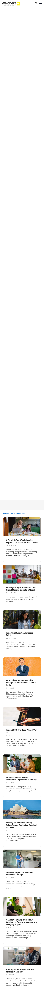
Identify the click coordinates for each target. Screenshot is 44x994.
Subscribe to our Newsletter (20, 505)
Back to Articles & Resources (14, 514)
